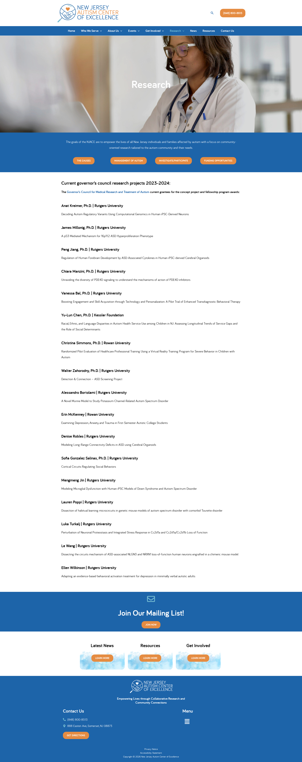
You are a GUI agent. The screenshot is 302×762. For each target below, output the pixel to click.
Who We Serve (89, 31)
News (193, 31)
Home (71, 31)
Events (132, 31)
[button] (212, 13)
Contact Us (227, 31)
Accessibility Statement (151, 752)
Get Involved (152, 31)
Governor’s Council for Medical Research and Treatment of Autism (107, 192)
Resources (209, 31)
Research (175, 31)
